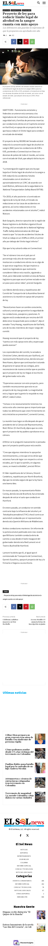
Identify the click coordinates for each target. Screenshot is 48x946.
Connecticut (16, 10)
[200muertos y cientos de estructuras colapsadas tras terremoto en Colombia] (40, 782)
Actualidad (26, 10)
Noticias (6, 10)
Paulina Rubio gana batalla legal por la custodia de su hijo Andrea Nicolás (19, 766)
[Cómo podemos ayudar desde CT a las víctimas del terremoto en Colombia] (40, 753)
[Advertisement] (24, 658)
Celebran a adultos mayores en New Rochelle (10, 622)
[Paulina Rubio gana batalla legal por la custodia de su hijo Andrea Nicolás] (40, 768)
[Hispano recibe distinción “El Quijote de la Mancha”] (41, 915)
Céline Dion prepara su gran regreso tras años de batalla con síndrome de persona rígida (19, 738)
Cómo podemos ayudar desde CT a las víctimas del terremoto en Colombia (19, 751)
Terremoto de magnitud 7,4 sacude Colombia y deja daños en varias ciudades (19, 795)
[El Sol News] (13, 3)
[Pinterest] (26, 41)
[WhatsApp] (32, 41)
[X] (20, 41)
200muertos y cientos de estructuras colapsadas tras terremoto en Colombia (18, 782)
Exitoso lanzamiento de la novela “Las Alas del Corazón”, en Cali (18, 925)
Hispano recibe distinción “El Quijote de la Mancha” (16, 913)
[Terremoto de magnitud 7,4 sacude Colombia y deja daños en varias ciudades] (40, 797)
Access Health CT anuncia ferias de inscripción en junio (37, 622)
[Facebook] (13, 41)
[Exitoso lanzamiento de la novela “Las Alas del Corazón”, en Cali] (41, 927)
